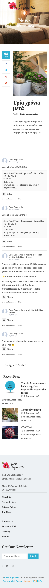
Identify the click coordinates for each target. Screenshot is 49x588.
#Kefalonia (24, 281)
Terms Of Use (9, 502)
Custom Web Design (13, 581)
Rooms (5, 536)
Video (9, 194)
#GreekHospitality (11, 289)
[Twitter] (6, 70)
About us (6, 497)
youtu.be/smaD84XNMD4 (14, 167)
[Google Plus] (6, 76)
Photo (10, 297)
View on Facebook (8, 199)
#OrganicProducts (25, 285)
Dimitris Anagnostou (29, 114)
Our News (6, 512)
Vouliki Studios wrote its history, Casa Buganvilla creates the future (33, 388)
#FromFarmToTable (30, 289)
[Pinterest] (6, 83)
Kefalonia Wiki (9, 526)
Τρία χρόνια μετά (26, 105)
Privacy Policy (9, 507)
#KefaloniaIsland (38, 281)
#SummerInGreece (11, 292)
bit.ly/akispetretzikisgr (15, 185)
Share (20, 199)
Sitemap (6, 531)
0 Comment (29, 396)
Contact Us (7, 521)
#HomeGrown (9, 285)
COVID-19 (26, 427)
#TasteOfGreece (29, 292)
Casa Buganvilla (16, 159)
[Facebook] (6, 63)
